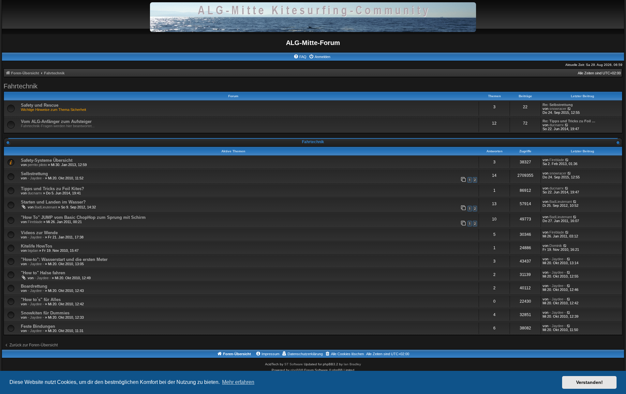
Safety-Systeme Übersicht (46, 160)
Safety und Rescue (39, 105)
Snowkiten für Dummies (45, 313)
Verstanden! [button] (589, 382)
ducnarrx (556, 125)
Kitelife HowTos (36, 246)
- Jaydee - (36, 178)
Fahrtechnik (20, 86)
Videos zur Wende (39, 232)
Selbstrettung (34, 173)
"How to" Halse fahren (43, 272)
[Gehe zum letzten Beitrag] (567, 160)
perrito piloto (37, 165)
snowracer (557, 109)
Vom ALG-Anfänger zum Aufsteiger (56, 121)
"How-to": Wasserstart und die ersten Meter (64, 259)
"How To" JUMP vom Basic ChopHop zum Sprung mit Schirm (83, 217)
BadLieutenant (46, 207)
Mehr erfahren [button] (238, 382)
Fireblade (556, 160)
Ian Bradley (352, 364)
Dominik (555, 246)
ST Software (293, 364)
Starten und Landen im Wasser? (53, 202)
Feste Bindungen (38, 326)
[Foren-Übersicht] (313, 17)
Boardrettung (34, 286)
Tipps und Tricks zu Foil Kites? (52, 188)
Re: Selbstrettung (558, 105)
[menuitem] (299, 57)
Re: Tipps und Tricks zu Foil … (569, 121)
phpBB (296, 370)
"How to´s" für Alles (41, 299)
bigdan (33, 250)
